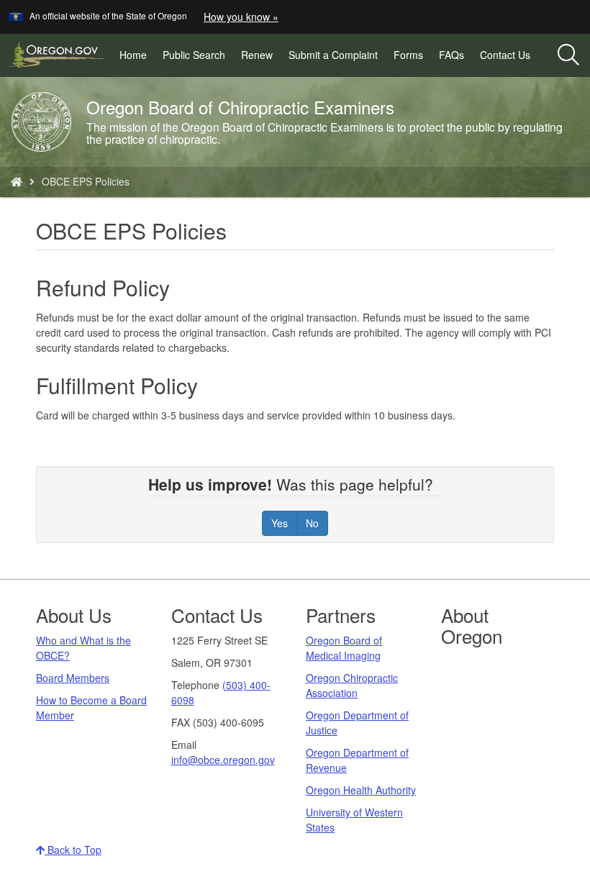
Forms (408, 54)
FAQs (451, 54)
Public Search (198, 57)
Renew (257, 54)
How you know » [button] (241, 16)
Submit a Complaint (333, 54)
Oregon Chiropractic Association (352, 685)
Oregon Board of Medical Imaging (344, 648)
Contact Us (505, 54)
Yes (279, 523)
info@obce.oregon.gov (223, 759)
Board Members (72, 677)
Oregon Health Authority (361, 790)
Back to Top (73, 849)
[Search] (568, 55)
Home (133, 54)
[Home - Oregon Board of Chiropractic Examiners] (16, 181)
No (312, 523)
